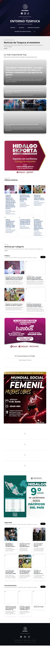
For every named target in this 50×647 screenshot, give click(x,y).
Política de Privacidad (27, 640)
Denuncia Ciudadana (34, 27)
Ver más (42, 257)
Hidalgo (12, 27)
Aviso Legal (34, 640)
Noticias (21, 27)
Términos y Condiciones (18, 640)
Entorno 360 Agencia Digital (23, 31)
